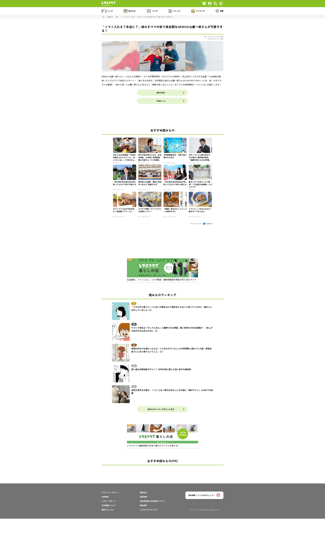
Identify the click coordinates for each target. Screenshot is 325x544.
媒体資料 (143, 505)
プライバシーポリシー (110, 492)
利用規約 (105, 496)
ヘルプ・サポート (109, 501)
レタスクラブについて (149, 509)
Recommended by (196, 224)
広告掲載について (109, 505)
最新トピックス (108, 509)
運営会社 (143, 492)
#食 (205, 36)
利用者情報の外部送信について (152, 501)
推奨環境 (143, 496)
